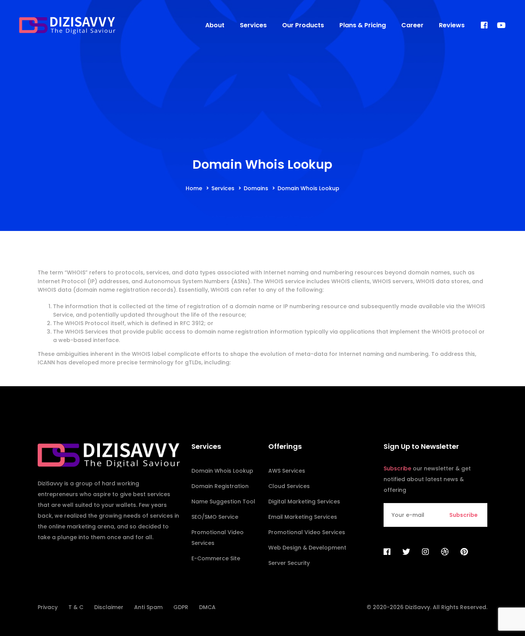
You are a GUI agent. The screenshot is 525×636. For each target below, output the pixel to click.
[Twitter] (406, 552)
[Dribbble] (445, 552)
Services (222, 188)
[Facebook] (484, 26)
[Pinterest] (464, 552)
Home (194, 188)
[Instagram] (425, 552)
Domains (256, 188)
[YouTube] (501, 26)
